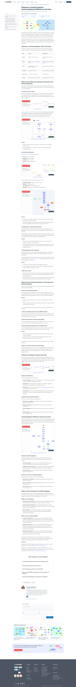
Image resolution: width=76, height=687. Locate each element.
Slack (53, 669)
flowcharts (33, 582)
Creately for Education (45, 674)
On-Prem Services (44, 675)
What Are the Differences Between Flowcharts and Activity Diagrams (10, 19)
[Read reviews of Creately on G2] (19, 672)
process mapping (33, 61)
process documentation (45, 387)
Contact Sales (28, 677)
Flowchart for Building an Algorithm (38, 372)
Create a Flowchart (34, 16)
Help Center (35, 668)
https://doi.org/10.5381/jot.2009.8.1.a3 (39, 550)
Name (23, 612)
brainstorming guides (27, 582)
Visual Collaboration (56, 675)
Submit (50, 617)
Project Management (45, 670)
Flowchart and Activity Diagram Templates (45, 16)
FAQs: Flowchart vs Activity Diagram (10, 29)
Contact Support (28, 678)
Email (39, 612)
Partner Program (28, 670)
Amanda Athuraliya (27, 11)
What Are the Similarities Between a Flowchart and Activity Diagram (10, 21)
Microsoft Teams (55, 668)
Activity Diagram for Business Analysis (38, 213)
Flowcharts (23, 93)
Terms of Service (16, 685)
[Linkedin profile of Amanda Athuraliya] (27, 597)
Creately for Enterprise (56, 678)
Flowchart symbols (24, 154)
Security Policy (27, 685)
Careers (27, 669)
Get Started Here (18, 650)
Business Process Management (57, 677)
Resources (22, 4)
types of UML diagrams (34, 258)
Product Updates (36, 670)
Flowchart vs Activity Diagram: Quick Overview (10, 16)
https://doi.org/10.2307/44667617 (39, 545)
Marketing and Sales (44, 669)
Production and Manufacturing (46, 673)
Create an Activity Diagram (24, 16)
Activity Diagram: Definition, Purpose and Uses (11, 25)
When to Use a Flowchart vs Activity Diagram (10, 27)
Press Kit (27, 668)
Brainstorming (27, 4)
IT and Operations (44, 668)
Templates (35, 669)
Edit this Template (26, 101)
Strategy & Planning (56, 676)
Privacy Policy (22, 685)
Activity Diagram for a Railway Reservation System (38, 139)
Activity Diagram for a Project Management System (38, 452)
